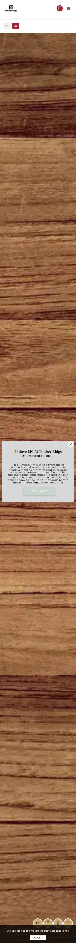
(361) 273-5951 (16, 270)
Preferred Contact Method (28, 346)
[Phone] (60, 8)
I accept (38, 937)
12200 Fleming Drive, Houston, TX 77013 (35, 263)
